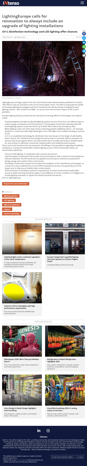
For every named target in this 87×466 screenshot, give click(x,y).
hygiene (7, 209)
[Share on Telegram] (84, 51)
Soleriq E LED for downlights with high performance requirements (19, 307)
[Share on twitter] (84, 38)
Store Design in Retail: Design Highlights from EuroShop (20, 409)
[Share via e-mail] (84, 55)
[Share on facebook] (84, 34)
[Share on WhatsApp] (84, 47)
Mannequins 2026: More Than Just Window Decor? (21, 360)
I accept (80, 457)
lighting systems (11, 196)
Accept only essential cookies (62, 457)
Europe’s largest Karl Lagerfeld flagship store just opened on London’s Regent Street (63, 259)
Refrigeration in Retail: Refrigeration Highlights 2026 (61, 360)
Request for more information (15, 184)
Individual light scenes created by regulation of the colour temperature (22, 258)
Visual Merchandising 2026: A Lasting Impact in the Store (62, 409)
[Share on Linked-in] (84, 42)
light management (12, 205)
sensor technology (11, 213)
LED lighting (9, 200)
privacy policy (21, 460)
